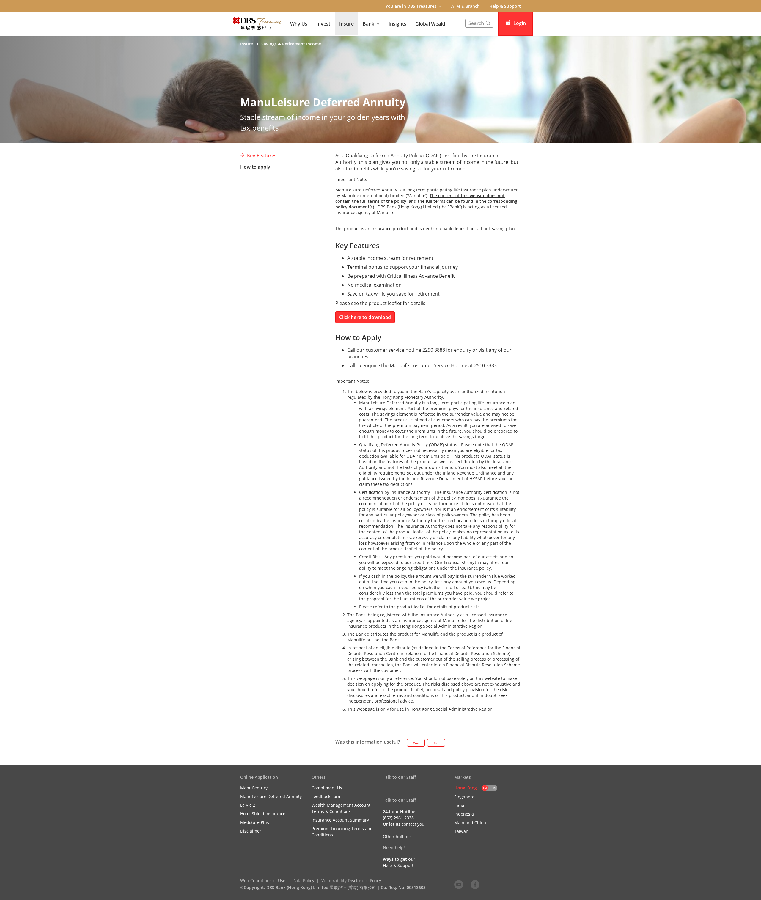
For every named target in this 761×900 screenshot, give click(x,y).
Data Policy (303, 880)
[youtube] (458, 884)
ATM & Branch (465, 6)
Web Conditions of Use (262, 880)
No (436, 743)
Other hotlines (397, 836)
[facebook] (475, 884)
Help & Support (505, 6)
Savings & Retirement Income (291, 44)
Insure (246, 44)
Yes (416, 743)
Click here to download (365, 317)
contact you (413, 824)
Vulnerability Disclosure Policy (351, 880)
